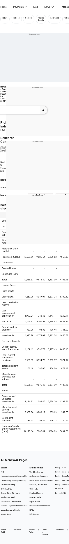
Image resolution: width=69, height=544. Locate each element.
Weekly (16, 476)
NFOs (31, 510)
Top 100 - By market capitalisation (14, 506)
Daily (10, 476)
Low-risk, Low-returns (38, 484)
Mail (35, 7)
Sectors (28, 18)
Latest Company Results (10, 510)
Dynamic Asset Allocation (39, 506)
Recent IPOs (5, 493)
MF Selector (34, 514)
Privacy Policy (32, 530)
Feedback (60, 529)
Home (3, 7)
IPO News (16, 493)
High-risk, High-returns (38, 476)
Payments (18, 7)
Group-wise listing (8, 484)
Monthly (23, 476)
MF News (59, 489)
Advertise (17, 529)
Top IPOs (8, 489)
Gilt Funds (33, 489)
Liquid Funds (34, 501)
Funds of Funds (36, 493)
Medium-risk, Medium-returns (41, 480)
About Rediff (3, 530)
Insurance (54, 18)
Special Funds (35, 497)
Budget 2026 (60, 493)
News (47, 7)
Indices (16, 18)
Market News (6, 514)
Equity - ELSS (60, 467)
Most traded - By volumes (11, 501)
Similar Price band (8, 497)
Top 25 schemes (36, 472)
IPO (2, 489)
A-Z (2, 472)
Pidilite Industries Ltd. (5, 94)
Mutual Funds (41, 19)
